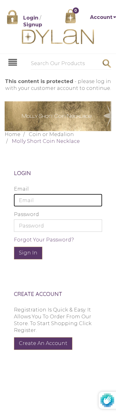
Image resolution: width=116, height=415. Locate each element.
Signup (32, 25)
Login (30, 18)
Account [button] (101, 17)
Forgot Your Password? (44, 240)
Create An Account (43, 343)
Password (26, 214)
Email (21, 189)
